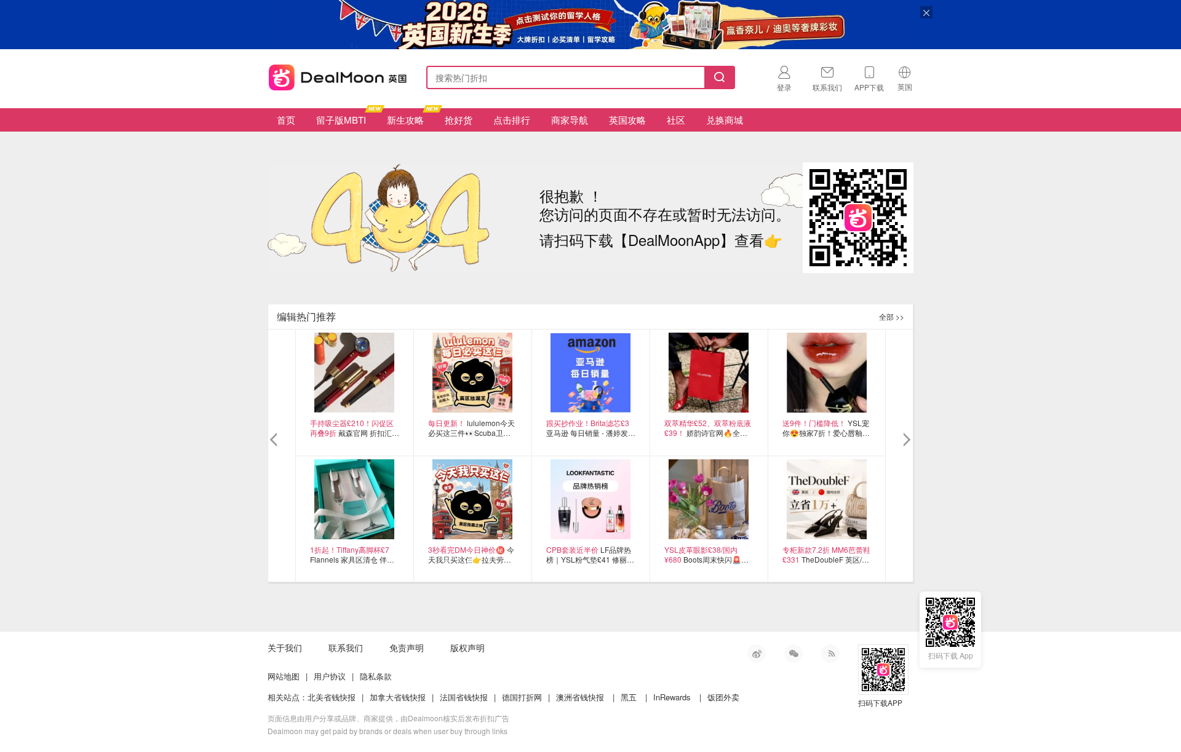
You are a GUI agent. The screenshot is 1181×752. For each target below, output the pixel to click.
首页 (286, 119)
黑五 (629, 697)
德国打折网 (522, 697)
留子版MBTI (341, 119)
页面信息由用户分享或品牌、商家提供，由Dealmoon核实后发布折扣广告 (388, 718)
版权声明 (467, 647)
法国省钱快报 (464, 697)
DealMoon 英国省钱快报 (334, 75)
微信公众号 (793, 653)
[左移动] (275, 440)
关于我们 (285, 647)
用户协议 (330, 676)
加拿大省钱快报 (398, 697)
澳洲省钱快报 (580, 697)
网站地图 (284, 676)
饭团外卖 (723, 697)
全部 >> (891, 316)
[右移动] (906, 440)
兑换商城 (724, 119)
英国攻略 (627, 119)
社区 (676, 119)
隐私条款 (376, 676)
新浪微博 (756, 653)
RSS (830, 653)
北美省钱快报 (332, 697)
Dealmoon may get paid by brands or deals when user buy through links (387, 731)
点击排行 (511, 119)
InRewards (672, 697)
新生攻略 (405, 119)
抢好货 (458, 119)
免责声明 (406, 647)
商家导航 (569, 119)
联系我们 (345, 647)
